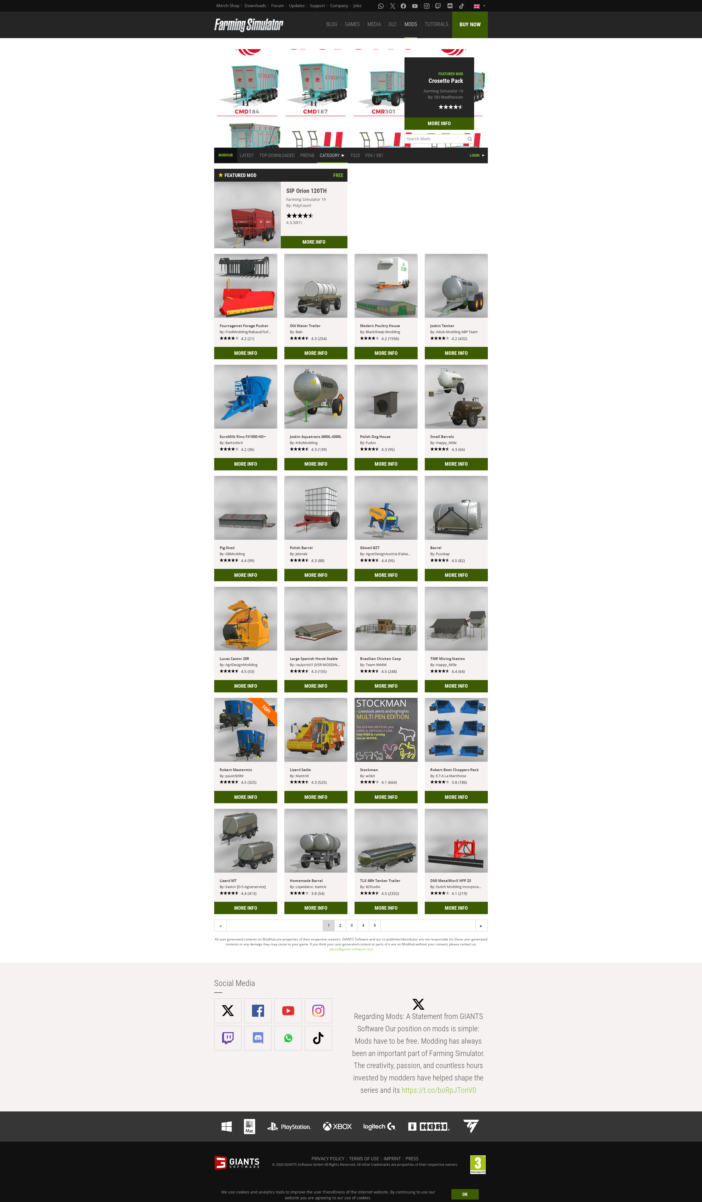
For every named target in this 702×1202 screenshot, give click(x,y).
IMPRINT (392, 1159)
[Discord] (450, 6)
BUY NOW (470, 24)
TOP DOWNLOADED (277, 155)
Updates (297, 5)
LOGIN (475, 155)
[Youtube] (415, 6)
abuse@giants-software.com (351, 949)
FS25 (355, 155)
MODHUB (226, 155)
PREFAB (307, 155)
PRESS (412, 1159)
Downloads (255, 5)
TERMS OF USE (364, 1159)
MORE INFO (439, 123)
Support (317, 5)
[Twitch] (438, 6)
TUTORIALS (436, 24)
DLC (393, 24)
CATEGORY (330, 155)
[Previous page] (482, 925)
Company (339, 5)
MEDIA (374, 24)
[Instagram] (427, 6)
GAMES (352, 24)
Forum (277, 5)
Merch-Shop (227, 5)
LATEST (247, 155)
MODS (410, 24)
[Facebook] (404, 6)
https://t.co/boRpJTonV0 (439, 1090)
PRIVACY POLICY (328, 1159)
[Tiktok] (462, 6)
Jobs (357, 5)
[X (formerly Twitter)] (392, 6)
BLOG (331, 24)
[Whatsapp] (381, 6)
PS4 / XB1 (374, 155)
